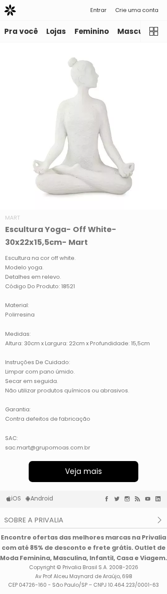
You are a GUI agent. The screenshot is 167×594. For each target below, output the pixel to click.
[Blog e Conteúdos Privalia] (139, 499)
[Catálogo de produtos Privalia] (153, 31)
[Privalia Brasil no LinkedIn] (160, 499)
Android (41, 498)
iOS (16, 498)
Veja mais (83, 471)
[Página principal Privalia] (10, 10)
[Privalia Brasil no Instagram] (129, 499)
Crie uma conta (136, 10)
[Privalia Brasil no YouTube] (150, 499)
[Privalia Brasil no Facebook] (109, 499)
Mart (12, 218)
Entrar (98, 10)
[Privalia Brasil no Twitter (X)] (119, 499)
